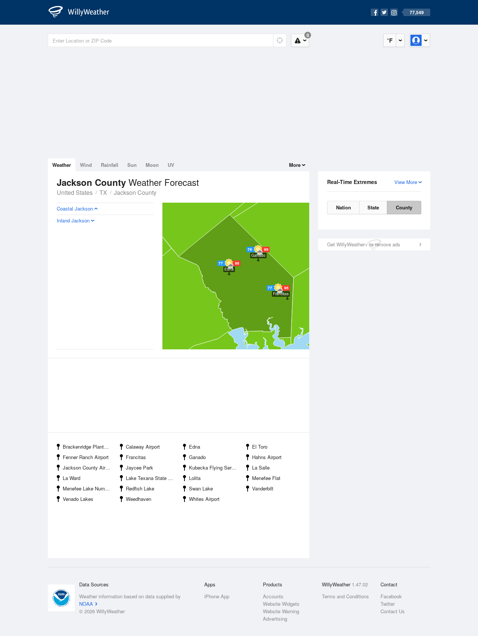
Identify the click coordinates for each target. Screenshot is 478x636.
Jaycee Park (139, 467)
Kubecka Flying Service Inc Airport (215, 467)
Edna (194, 446)
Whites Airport (204, 498)
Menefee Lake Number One (89, 488)
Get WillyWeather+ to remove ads (363, 244)
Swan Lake (201, 488)
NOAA (86, 603)
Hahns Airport (267, 457)
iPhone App (216, 596)
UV (171, 164)
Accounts (273, 596)
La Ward (71, 477)
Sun (132, 164)
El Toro (259, 446)
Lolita (195, 477)
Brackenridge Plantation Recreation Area (89, 446)
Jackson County (135, 192)
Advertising (275, 618)
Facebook (391, 596)
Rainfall (109, 164)
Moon (152, 164)
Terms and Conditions (345, 596)
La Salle (261, 467)
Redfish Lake (140, 488)
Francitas (136, 457)
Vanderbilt (262, 488)
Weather (61, 164)
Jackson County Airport (88, 467)
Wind (86, 164)
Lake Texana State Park (152, 477)
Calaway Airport (143, 446)
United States (75, 192)
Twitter (388, 603)
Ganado (197, 457)
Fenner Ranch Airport (86, 457)
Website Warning (281, 611)
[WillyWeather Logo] (83, 12)
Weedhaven (138, 498)
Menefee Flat (266, 477)
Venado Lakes (78, 498)
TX (103, 192)
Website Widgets (281, 603)
